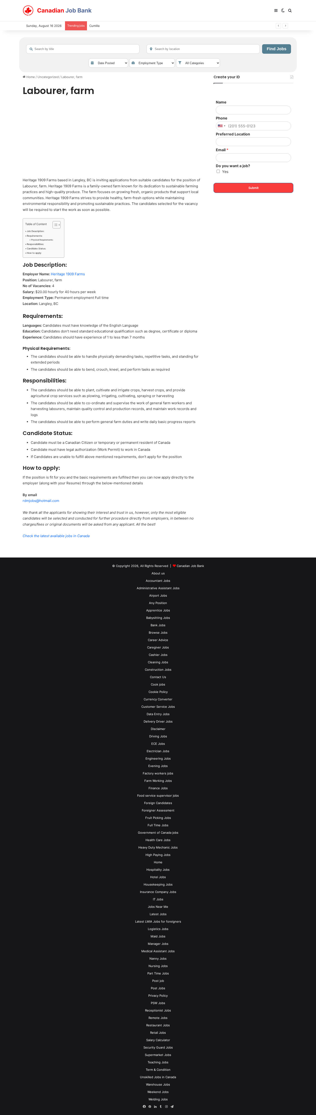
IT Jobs (158, 899)
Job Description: (35, 231)
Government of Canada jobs (158, 832)
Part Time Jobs (158, 973)
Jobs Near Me (158, 906)
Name (221, 102)
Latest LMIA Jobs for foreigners (158, 921)
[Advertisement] (113, 137)
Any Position (158, 603)
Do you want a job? (233, 165)
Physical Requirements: (42, 240)
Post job (158, 981)
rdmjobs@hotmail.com (41, 500)
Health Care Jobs (158, 840)
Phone (221, 118)
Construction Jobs (158, 669)
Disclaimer (158, 729)
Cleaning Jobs (158, 662)
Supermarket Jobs (158, 1055)
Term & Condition (158, 1069)
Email (222, 149)
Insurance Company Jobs (158, 892)
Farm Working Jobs (158, 781)
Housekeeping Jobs (158, 884)
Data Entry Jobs (158, 714)
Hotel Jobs (158, 877)
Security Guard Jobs (158, 1047)
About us (158, 573)
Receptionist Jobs (158, 1010)
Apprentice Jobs (158, 610)
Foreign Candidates (158, 803)
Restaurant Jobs (158, 1025)
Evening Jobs (158, 766)
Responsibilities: (35, 244)
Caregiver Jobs (158, 647)
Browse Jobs (158, 632)
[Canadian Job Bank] (57, 10)
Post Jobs (158, 988)
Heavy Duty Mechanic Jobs (158, 847)
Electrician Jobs (158, 751)
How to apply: (34, 253)
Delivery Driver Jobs (158, 721)
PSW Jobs (158, 1003)
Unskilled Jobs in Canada (158, 1077)
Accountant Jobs (158, 581)
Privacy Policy (158, 995)
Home (30, 77)
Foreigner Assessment (158, 810)
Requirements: (35, 236)
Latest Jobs (158, 914)
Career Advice (158, 640)
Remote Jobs (158, 1018)
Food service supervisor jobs (158, 795)
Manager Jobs (158, 944)
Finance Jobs (158, 788)
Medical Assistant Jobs (158, 951)
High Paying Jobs (158, 855)
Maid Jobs (158, 936)
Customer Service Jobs (158, 706)
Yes (225, 171)
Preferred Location (233, 134)
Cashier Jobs (158, 655)
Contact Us (158, 677)
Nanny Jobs (158, 958)
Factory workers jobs (158, 773)
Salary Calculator (158, 1040)
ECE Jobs (158, 743)
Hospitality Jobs (158, 869)
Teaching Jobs (158, 1062)
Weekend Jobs (158, 1092)
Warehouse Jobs (158, 1084)
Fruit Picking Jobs (158, 818)
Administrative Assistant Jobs (158, 588)
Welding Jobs (158, 1099)
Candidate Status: (36, 248)
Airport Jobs (158, 595)
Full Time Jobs (158, 825)
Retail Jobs (158, 1032)
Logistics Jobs (158, 929)
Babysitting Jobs (158, 618)
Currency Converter (158, 699)
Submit (253, 188)
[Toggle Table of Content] (54, 225)
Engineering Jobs (158, 758)
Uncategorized (48, 77)
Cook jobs (158, 684)
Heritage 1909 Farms (68, 274)
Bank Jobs (158, 625)
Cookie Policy (158, 692)
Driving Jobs (158, 736)
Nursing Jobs (158, 966)
